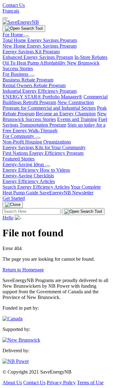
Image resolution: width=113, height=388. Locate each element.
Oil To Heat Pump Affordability (35, 63)
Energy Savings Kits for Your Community (44, 147)
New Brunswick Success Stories (55, 116)
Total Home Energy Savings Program (40, 40)
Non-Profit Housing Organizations (37, 141)
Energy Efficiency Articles (29, 181)
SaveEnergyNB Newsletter (67, 192)
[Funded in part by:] (13, 318)
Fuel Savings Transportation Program (55, 122)
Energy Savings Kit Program (31, 51)
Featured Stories (19, 158)
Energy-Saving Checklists (28, 175)
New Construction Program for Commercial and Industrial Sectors (49, 105)
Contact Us (14, 5)
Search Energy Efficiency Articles (36, 187)
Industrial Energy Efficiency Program (40, 91)
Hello (8, 217)
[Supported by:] (21, 340)
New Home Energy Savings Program (40, 46)
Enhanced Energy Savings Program (38, 57)
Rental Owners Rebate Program (34, 85)
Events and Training (77, 119)
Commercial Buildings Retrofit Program (55, 99)
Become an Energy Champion (66, 113)
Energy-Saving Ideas (24, 164)
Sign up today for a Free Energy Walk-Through (54, 127)
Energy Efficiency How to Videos (36, 170)
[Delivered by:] (16, 361)
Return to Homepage (23, 269)
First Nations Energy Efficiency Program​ (43, 153)
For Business (16, 74)
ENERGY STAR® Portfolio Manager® (42, 96)
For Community (19, 136)
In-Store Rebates (90, 57)
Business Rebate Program (28, 79)
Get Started (14, 198)
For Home (13, 34)
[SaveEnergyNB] (21, 22)
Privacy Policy (61, 382)
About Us (12, 382)
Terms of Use (90, 382)
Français (11, 10)
